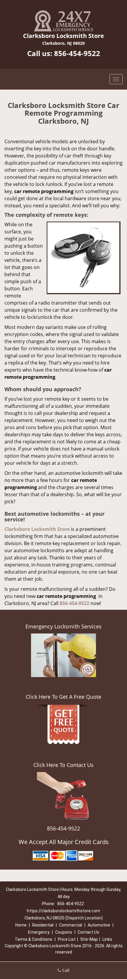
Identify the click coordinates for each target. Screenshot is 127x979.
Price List (67, 939)
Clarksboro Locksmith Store (37, 529)
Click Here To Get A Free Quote (63, 696)
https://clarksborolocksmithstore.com (63, 910)
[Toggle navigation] (116, 79)
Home (21, 925)
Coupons (63, 932)
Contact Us (88, 932)
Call (65, 970)
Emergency (39, 932)
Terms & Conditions (33, 939)
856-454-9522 (77, 53)
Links (107, 939)
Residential (42, 925)
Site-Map (89, 939)
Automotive (99, 925)
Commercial (70, 925)
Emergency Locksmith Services (63, 626)
